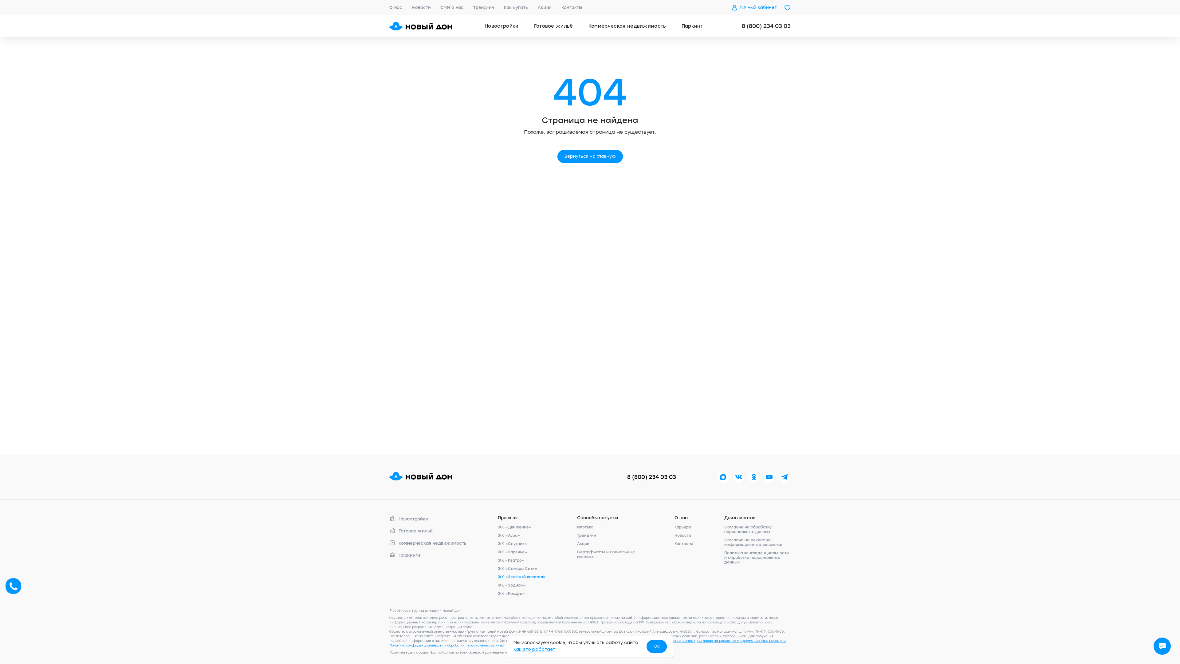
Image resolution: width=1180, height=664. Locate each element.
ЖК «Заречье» (512, 552)
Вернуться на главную (590, 156)
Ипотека (585, 527)
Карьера (683, 527)
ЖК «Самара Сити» (517, 569)
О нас (395, 7)
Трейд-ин (483, 7)
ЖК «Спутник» (512, 544)
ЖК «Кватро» (511, 560)
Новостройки (502, 26)
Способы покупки (597, 517)
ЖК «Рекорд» (511, 593)
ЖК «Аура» (509, 535)
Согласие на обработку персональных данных (748, 529)
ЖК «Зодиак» (511, 585)
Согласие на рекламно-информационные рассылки (753, 542)
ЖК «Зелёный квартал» (522, 577)
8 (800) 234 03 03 (766, 26)
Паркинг (692, 26)
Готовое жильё (553, 26)
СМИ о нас (451, 7)
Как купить (516, 7)
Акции (544, 7)
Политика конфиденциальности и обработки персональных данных (756, 557)
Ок (657, 646)
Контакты (571, 7)
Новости (421, 7)
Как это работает (534, 649)
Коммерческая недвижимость (627, 26)
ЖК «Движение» (515, 527)
